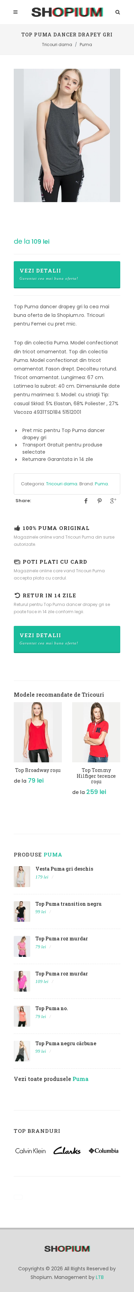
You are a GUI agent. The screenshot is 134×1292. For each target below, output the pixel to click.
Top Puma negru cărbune (65, 1043)
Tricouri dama (61, 484)
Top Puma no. (51, 1008)
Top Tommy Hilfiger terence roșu (96, 776)
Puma (101, 484)
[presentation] (7, 752)
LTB (100, 1277)
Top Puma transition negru (68, 904)
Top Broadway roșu (37, 770)
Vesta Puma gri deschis (64, 868)
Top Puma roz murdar (61, 938)
